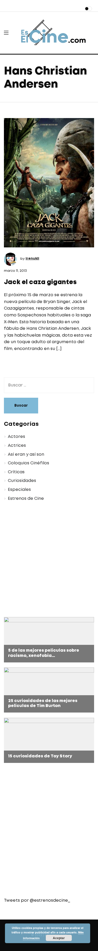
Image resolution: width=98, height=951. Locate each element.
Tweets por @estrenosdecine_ (37, 900)
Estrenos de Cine (26, 499)
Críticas (16, 472)
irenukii (32, 258)
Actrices (17, 446)
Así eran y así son (26, 454)
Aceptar (59, 938)
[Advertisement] (49, 560)
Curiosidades (22, 481)
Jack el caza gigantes (40, 282)
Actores (16, 437)
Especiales (19, 490)
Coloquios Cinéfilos (28, 463)
